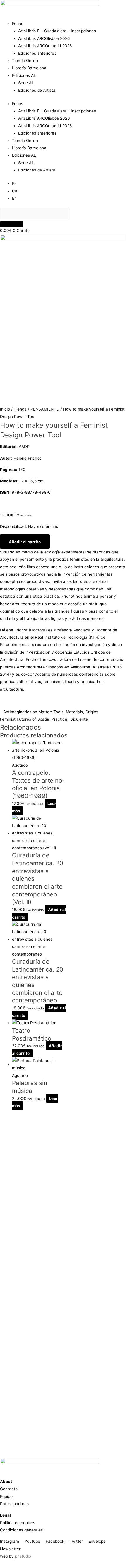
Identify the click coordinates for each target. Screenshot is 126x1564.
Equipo (6, 1496)
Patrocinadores (14, 1503)
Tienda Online (25, 60)
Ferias (17, 23)
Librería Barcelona (29, 68)
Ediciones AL (24, 75)
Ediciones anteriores (37, 53)
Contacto (9, 1489)
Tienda (20, 409)
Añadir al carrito (25, 541)
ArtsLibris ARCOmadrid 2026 (45, 45)
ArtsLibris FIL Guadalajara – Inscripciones (57, 31)
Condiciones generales (21, 1530)
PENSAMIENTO (44, 409)
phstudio (23, 1556)
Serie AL (26, 82)
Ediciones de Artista (36, 90)
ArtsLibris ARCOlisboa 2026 (44, 38)
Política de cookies (17, 1522)
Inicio (5, 409)
